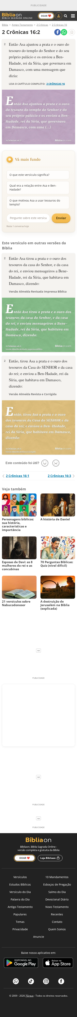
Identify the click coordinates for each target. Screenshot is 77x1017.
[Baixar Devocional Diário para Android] (21, 963)
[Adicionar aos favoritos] (72, 32)
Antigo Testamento (20, 907)
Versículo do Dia (20, 892)
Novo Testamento (57, 907)
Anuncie (38, 937)
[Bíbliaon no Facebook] (61, 981)
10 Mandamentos (57, 877)
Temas (20, 922)
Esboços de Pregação (57, 884)
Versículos (20, 877)
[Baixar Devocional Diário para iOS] (58, 963)
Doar (46, 15)
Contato (57, 922)
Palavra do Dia (20, 899)
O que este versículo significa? (29, 175)
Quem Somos (57, 929)
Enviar (61, 218)
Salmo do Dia (57, 892)
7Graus (29, 995)
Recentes (57, 914)
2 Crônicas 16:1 (17, 476)
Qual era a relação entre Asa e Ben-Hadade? (32, 187)
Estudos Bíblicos (20, 884)
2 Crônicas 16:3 (59, 476)
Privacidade (20, 929)
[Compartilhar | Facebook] (57, 32)
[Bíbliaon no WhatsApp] (16, 981)
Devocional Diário (57, 899)
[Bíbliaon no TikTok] (31, 981)
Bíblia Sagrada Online (17, 17)
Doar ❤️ (24, 858)
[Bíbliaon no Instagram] (46, 981)
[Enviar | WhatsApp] (64, 32)
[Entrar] (58, 15)
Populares (20, 914)
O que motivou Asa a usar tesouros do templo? (34, 202)
